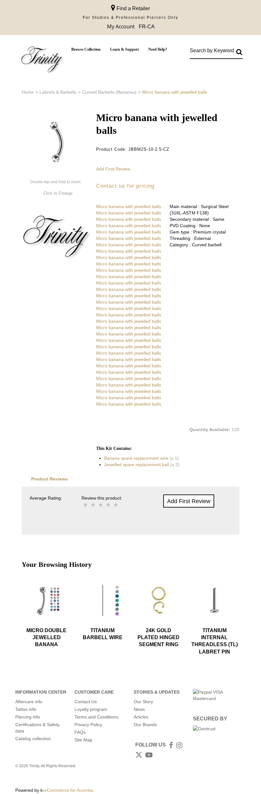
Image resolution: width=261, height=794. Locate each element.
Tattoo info (25, 709)
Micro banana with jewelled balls (128, 206)
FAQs (80, 732)
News (139, 709)
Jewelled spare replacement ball (136, 464)
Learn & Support (124, 49)
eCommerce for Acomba (68, 790)
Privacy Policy (88, 724)
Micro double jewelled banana (46, 637)
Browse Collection (86, 49)
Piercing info (27, 716)
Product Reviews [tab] (49, 478)
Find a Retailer (132, 8)
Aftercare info (28, 701)
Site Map (83, 739)
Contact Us (85, 701)
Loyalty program (90, 709)
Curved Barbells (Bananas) (109, 92)
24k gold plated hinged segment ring (159, 637)
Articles (141, 716)
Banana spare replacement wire (136, 458)
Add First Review (113, 168)
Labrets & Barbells (57, 92)
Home (28, 92)
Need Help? (157, 49)
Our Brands (145, 724)
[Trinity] (41, 60)
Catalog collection (33, 738)
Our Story (143, 701)
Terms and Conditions (96, 716)
